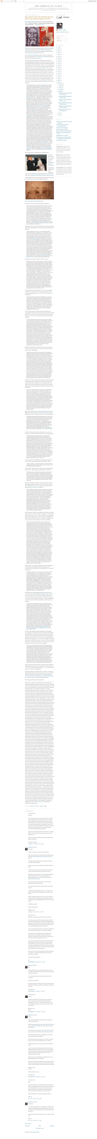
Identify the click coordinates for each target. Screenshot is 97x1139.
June (60, 114)
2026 (59, 47)
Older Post (52, 1126)
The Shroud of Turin (48, 6)
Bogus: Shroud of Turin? (47, 1024)
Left (49, 155)
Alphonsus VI (34, 238)
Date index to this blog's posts (62, 127)
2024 (59, 50)
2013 (59, 71)
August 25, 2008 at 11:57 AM (35, 911)
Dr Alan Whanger (31, 411)
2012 (59, 73)
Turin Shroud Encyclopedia (61, 140)
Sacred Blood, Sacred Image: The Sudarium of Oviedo (42, 221)
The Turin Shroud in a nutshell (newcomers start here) (62, 125)
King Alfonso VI (34, 109)
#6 (42, 56)
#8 (45, 56)
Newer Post (27, 1126)
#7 (43, 56)
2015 (59, 67)
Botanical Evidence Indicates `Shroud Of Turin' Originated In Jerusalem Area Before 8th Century (38, 627)
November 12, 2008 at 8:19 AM (36, 962)
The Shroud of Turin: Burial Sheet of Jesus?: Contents (65, 106)
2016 (59, 65)
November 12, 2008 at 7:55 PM (36, 991)
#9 (47, 56)
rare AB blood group (44, 141)
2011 (59, 75)
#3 (38, 56)
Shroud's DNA (41, 85)
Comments (60, 40)
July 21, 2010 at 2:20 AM (34, 1098)
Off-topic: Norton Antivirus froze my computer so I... (65, 110)
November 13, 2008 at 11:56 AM (36, 1011)
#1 (35, 56)
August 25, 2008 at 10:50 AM (35, 844)
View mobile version (40, 1128)
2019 (59, 60)
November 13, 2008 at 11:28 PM (36, 1076)
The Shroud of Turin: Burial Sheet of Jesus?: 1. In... (65, 100)
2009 (59, 78)
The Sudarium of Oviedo (33, 201)
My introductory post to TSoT (62, 129)
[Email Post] (45, 806)
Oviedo (45, 104)
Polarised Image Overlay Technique (45, 411)
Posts (59, 38)
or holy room (40, 105)
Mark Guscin (34, 173)
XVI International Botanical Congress (42, 593)
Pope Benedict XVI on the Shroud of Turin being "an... (65, 93)
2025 (59, 49)
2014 (59, 69)
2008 (59, 80)
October (60, 87)
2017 (59, 63)
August (60, 91)
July (60, 113)
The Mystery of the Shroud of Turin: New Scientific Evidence (39, 256)
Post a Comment (28, 1123)
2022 (59, 54)
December (61, 84)
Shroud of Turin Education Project (39, 175)
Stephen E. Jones (31, 847)
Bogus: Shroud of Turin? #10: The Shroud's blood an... (65, 103)
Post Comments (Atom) (34, 1132)
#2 (36, 56)
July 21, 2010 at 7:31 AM (34, 1120)
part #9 (42, 24)
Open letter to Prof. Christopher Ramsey (64, 130)
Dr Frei (51, 141)
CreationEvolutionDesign (33, 55)
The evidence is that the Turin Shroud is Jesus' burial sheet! (63, 137)
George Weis (30, 994)
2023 (59, 52)
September (61, 89)
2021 (59, 56)
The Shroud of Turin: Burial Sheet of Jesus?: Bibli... (65, 97)
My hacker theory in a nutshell (62, 135)
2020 (59, 58)
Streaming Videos (50, 175)
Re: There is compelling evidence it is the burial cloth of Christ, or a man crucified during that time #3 (39, 676)
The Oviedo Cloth (32, 97)
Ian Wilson (32, 60)
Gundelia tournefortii (47, 81)
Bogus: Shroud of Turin (29, 21)
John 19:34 (45, 68)
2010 (59, 76)
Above (26, 201)
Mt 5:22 (30, 1064)
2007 (59, 82)
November (61, 85)
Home (40, 1126)
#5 (40, 56)
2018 (59, 62)
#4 (39, 56)
